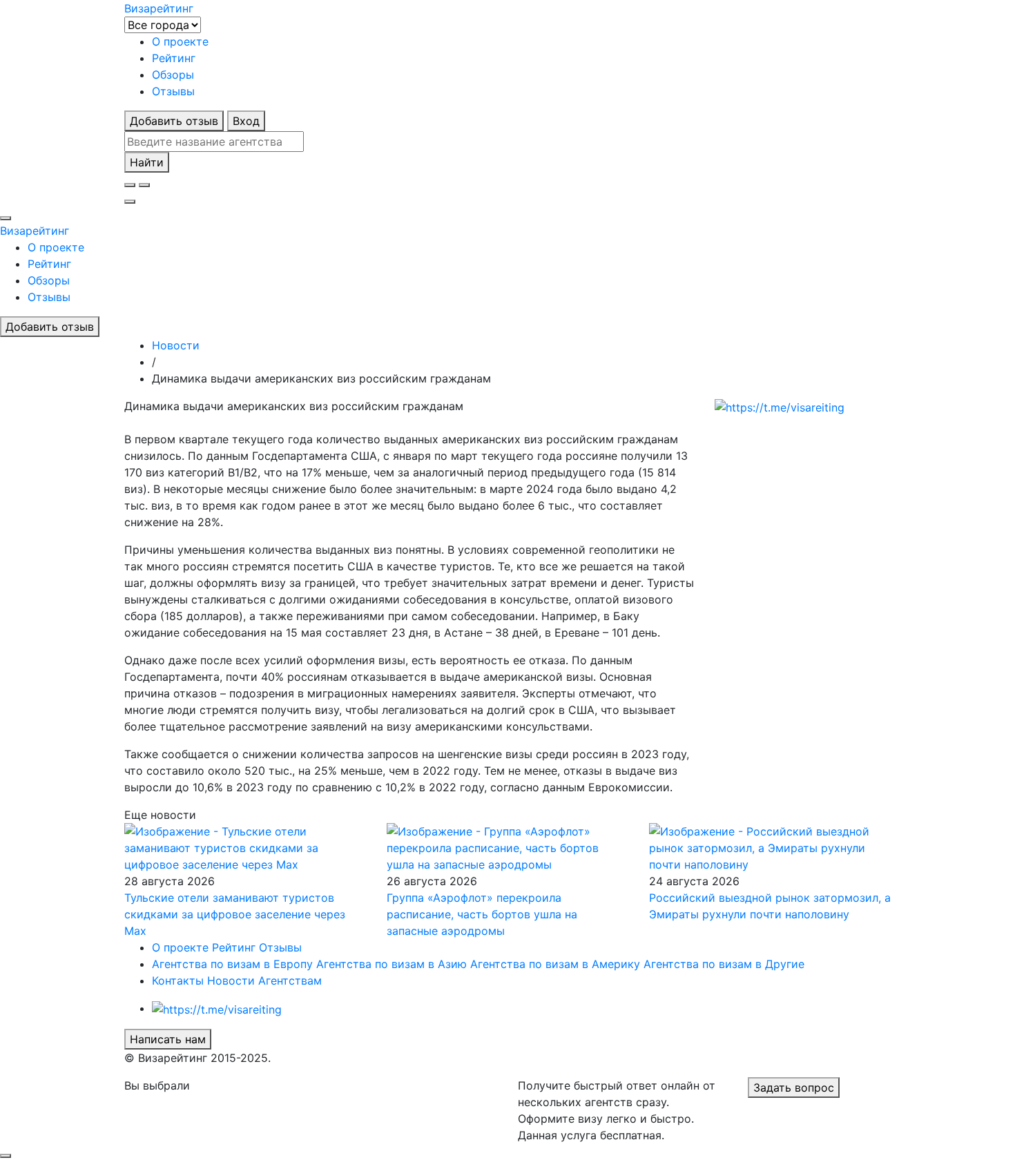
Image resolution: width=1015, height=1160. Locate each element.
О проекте (180, 41)
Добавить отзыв (174, 121)
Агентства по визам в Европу (232, 964)
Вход (246, 121)
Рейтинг (173, 58)
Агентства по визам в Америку (555, 964)
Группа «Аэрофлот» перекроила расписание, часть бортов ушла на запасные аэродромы (482, 914)
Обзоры (173, 74)
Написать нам (168, 1039)
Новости (231, 980)
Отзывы (173, 91)
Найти (147, 162)
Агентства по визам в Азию (391, 964)
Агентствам (290, 980)
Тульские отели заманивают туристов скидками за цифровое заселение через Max (234, 914)
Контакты (178, 980)
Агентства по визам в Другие (724, 964)
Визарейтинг (34, 231)
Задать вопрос (793, 1087)
